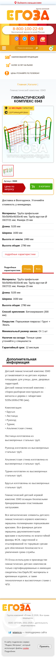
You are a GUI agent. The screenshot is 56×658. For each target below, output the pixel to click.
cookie (26, 648)
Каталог (32, 84)
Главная (21, 84)
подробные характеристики (20, 254)
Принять (45, 646)
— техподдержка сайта (30, 632)
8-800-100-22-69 (28, 28)
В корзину (44, 186)
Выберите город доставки (29, 2)
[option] (28, 134)
